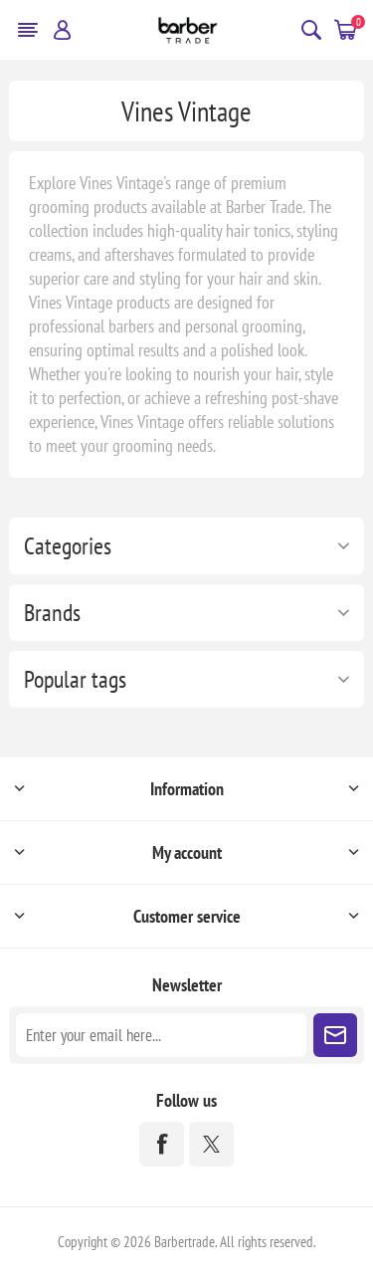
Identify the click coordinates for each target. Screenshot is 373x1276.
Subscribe (335, 1035)
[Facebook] (161, 1144)
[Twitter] (211, 1144)
